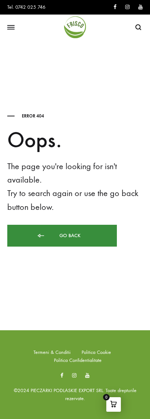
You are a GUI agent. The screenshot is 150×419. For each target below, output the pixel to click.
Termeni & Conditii (52, 352)
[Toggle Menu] (11, 28)
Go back (69, 235)
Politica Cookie (96, 352)
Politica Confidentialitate (78, 360)
